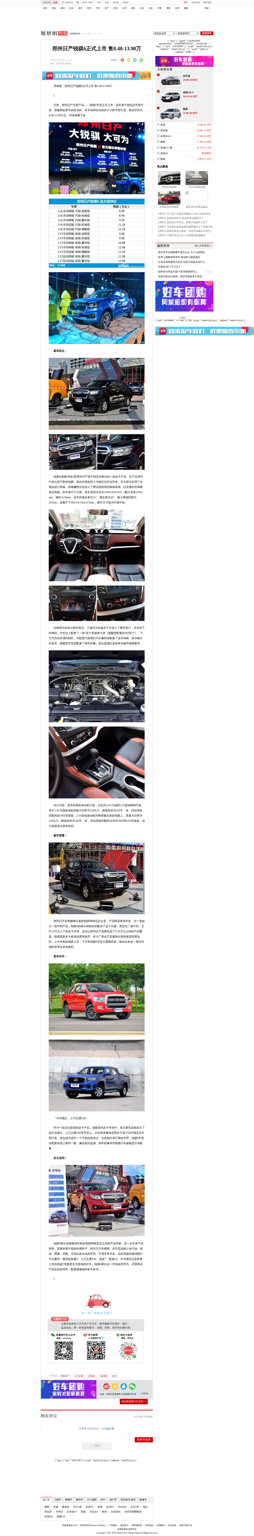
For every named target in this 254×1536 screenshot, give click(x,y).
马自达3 (94, 1511)
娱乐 (71, 8)
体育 (80, 8)
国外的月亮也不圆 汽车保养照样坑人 (178, 271)
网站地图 (207, 2)
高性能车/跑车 (128, 1499)
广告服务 (113, 1525)
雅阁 (46, 1507)
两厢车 (68, 1499)
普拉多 (48, 1511)
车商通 (116, 2)
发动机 (92, 1376)
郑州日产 (70, 85)
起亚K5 (110, 1507)
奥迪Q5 (164, 153)
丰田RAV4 (165, 136)
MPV (103, 1499)
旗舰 (111, 633)
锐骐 (78, 85)
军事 (160, 8)
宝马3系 (77, 1507)
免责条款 (149, 1525)
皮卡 (114, 1376)
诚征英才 (124, 1525)
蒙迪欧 (65, 1507)
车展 (99, 2)
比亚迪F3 (72, 1511)
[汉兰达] (170, 81)
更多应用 (69, 2)
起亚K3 (89, 1507)
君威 (55, 1507)
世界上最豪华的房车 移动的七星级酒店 (179, 257)
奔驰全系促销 (169, 187)
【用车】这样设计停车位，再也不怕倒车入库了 (182, 222)
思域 (99, 1507)
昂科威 (164, 130)
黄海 (111, 1258)
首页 (45, 8)
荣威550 (61, 1516)
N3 (116, 1258)
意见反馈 (172, 1525)
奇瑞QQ (48, 1516)
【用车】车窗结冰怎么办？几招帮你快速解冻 (181, 235)
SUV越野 (92, 1499)
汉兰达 (186, 76)
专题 (107, 2)
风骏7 (60, 1264)
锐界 (185, 109)
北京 (55, 2)
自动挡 (104, 1376)
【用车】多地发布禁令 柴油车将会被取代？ (180, 218)
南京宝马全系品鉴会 (197, 207)
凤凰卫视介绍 (185, 1525)
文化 (142, 8)
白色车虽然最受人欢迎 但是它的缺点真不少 (181, 262)
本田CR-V (188, 92)
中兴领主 (61, 1118)
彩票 (177, 8)
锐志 (145, 1507)
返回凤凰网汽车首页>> (133, 1401)
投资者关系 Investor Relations (93, 1525)
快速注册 (196, 2)
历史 (151, 8)
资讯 (54, 8)
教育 (133, 8)
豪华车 (79, 1499)
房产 (107, 8)
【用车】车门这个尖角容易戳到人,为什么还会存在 (184, 214)
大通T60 (81, 1118)
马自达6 (122, 1507)
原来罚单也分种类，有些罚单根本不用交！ (181, 276)
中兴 (54, 1132)
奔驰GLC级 (166, 147)
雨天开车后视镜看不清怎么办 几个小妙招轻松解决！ (181, 252)
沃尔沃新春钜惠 (196, 187)
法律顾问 (161, 1525)
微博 (84, 2)
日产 (70, 104)
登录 (186, 2)
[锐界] (170, 114)
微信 (91, 2)
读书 (124, 8)
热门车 (46, 1500)
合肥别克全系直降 (169, 207)
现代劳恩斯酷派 (133, 1511)
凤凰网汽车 (52, 34)
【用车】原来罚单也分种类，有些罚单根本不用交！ (185, 231)
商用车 (126, 2)
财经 (63, 8)
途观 (162, 125)
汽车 (98, 8)
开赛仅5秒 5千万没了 (169, 267)
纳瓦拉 (131, 104)
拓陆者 (72, 1258)
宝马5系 (134, 1507)
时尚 (89, 8)
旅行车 (113, 1499)
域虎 (102, 1258)
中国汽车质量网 (63, 63)
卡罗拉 (59, 1511)
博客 (168, 8)
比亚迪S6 (116, 1511)
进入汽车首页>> (203, 245)
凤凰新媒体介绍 (69, 1525)
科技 (116, 8)
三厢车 (57, 1499)
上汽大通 (70, 1132)
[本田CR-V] (170, 97)
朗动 (104, 1511)
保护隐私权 (137, 1525)
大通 (89, 1258)
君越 (83, 1511)
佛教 (186, 8)
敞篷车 (143, 1499)
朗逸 (162, 159)
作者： (103, 1394)
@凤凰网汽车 (127, 1394)
